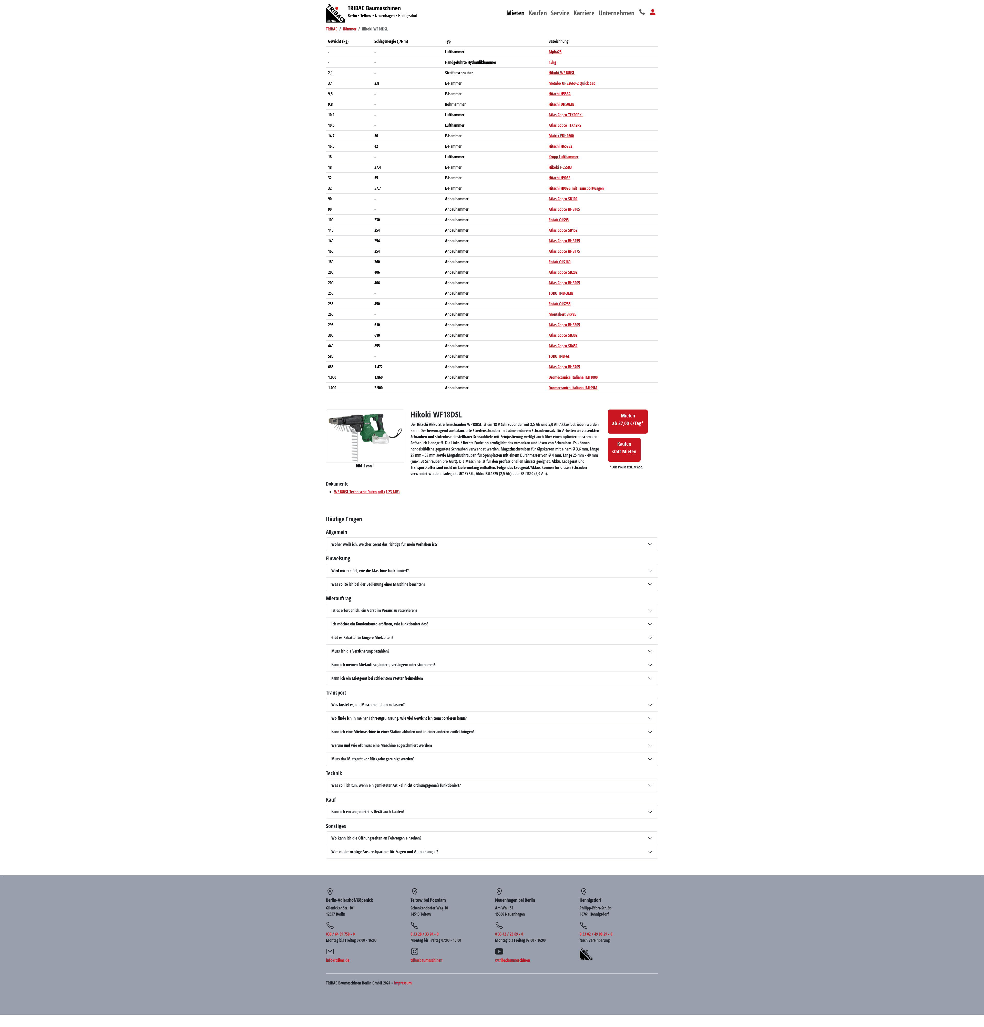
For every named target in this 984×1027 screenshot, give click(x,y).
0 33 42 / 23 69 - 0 (509, 934)
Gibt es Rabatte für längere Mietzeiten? (362, 637)
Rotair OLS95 (559, 220)
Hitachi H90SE (559, 178)
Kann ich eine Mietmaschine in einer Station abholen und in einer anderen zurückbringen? (402, 732)
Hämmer (349, 29)
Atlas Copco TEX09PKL (566, 115)
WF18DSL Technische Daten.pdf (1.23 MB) (366, 492)
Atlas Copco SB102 (563, 199)
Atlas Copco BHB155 (564, 241)
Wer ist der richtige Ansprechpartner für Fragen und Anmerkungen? (384, 851)
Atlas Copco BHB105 (564, 209)
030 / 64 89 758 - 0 (340, 934)
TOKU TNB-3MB (561, 293)
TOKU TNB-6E (559, 356)
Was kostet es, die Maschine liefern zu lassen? (368, 704)
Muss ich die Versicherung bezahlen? (360, 651)
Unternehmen (616, 12)
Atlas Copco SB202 (563, 272)
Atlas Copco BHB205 (564, 283)
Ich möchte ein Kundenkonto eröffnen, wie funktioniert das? (379, 624)
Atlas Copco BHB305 (564, 325)
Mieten (515, 12)
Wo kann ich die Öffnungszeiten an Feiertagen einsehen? (376, 838)
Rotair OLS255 (559, 304)
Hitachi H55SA (560, 94)
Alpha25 (555, 52)
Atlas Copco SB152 (563, 230)
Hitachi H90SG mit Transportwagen (576, 188)
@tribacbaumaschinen (512, 960)
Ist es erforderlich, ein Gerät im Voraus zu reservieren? (374, 610)
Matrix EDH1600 (561, 136)
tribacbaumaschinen (426, 960)
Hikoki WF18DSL (562, 73)
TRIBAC (331, 29)
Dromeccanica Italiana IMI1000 (573, 377)
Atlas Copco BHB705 (564, 367)
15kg (552, 62)
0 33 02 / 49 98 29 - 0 (596, 934)
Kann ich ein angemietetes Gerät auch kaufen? (367, 811)
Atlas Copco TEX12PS (565, 125)
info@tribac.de (337, 960)
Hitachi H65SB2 (560, 146)
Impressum (403, 983)
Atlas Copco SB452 (563, 346)
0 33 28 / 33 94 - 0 (424, 934)
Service (560, 12)
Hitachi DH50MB (561, 104)
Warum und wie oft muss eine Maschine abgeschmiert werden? (381, 745)
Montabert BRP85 (562, 314)
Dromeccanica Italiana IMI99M (573, 388)
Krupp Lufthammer (563, 157)
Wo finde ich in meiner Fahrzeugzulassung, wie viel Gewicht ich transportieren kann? (399, 718)
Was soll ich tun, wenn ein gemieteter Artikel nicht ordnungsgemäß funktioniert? (396, 785)
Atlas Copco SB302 (563, 335)
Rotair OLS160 (559, 262)
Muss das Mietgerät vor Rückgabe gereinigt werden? (372, 759)
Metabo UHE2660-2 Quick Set (572, 83)
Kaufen (538, 12)
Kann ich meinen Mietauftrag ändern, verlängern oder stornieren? (383, 664)
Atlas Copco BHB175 (564, 251)
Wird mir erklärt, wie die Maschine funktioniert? (370, 570)
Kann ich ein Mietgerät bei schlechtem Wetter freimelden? (377, 678)
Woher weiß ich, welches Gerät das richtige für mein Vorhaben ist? (384, 544)
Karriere (583, 12)
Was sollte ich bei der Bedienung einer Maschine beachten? (378, 584)
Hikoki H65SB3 (560, 167)
